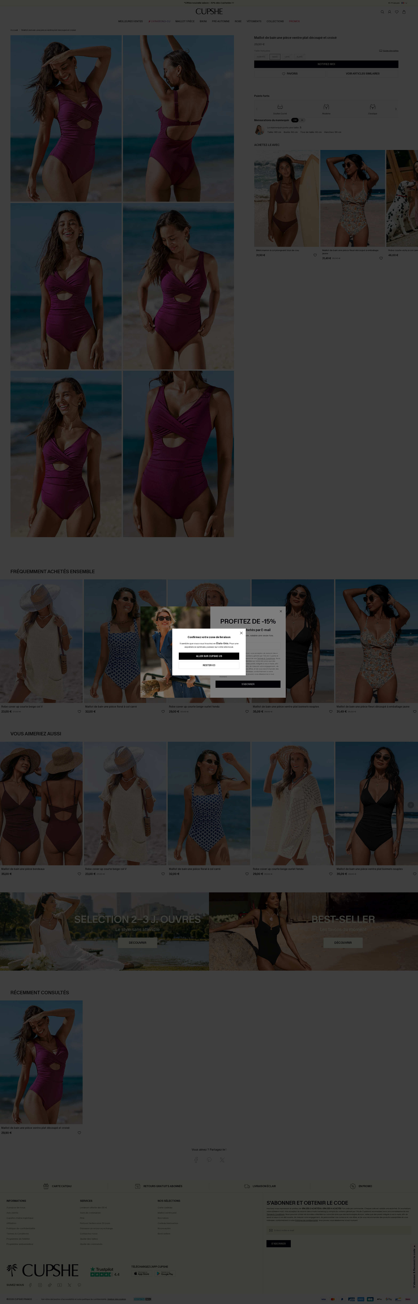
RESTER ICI (209, 665)
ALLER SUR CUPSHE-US (209, 656)
